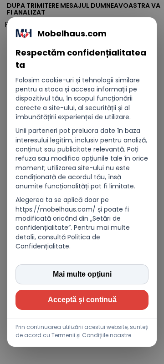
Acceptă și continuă (82, 299)
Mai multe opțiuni (82, 274)
